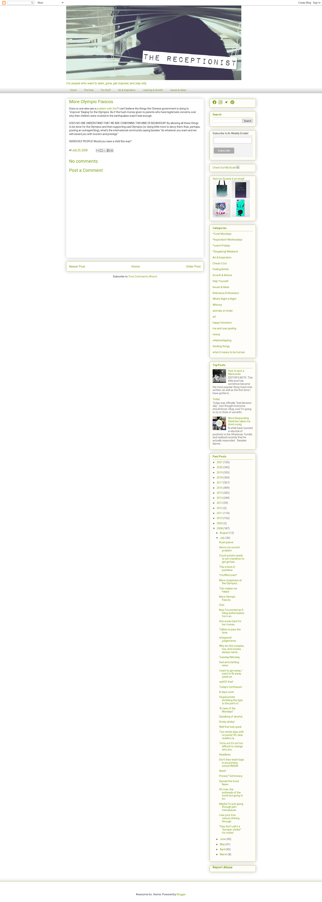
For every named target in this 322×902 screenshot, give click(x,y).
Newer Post (77, 266)
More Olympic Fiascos (227, 598)
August (224, 532)
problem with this (107, 108)
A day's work (226, 692)
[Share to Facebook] (108, 150)
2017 (220, 482)
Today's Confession (230, 686)
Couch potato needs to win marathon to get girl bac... (231, 558)
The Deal (88, 90)
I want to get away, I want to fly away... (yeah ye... (231, 673)
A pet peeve (226, 542)
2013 (220, 502)
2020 (220, 467)
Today (216, 399)
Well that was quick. (230, 726)
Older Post (193, 266)
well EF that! (226, 681)
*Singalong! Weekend (225, 251)
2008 (220, 528)
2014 (220, 497)
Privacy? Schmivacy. (231, 775)
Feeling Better (221, 269)
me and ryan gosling (224, 328)
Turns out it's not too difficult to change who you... (231, 746)
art (214, 316)
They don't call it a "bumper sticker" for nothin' (230, 829)
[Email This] (98, 150)
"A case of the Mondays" (227, 710)
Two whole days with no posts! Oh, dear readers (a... (231, 735)
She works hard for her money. (230, 623)
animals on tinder (223, 310)
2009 (220, 523)
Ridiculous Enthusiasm (226, 293)
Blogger (181, 894)
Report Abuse (223, 867)
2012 (220, 508)
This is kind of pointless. (227, 568)
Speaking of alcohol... (231, 716)
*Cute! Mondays (222, 233)
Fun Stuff (106, 90)
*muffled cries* (228, 575)
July (222, 537)
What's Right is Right (224, 298)
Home (73, 90)
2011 (220, 513)
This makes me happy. (228, 590)
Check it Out (220, 263)
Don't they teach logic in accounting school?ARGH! (231, 762)
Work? (222, 770)
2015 (220, 492)
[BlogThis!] (101, 150)
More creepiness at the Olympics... (230, 582)
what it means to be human (229, 352)
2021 (220, 462)
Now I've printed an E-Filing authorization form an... (231, 613)
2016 (220, 487)
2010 (220, 518)
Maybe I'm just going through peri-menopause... (231, 807)
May (222, 844)
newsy (216, 334)
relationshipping (222, 340)
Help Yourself (220, 281)
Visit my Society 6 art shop (228, 178)
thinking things (221, 346)
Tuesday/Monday (229, 657)
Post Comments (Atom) (143, 276)
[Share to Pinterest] (112, 150)
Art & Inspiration (126, 90)
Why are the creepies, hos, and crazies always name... (231, 649)
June (223, 839)
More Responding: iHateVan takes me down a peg (239, 421)
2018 (220, 477)
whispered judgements (227, 639)
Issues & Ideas (178, 90)
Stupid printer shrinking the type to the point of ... (231, 700)
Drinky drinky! (227, 721)
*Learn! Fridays (221, 245)
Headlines (225, 754)
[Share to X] (105, 150)
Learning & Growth (153, 90)
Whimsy (217, 304)
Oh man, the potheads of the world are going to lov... (231, 794)
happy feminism (222, 322)
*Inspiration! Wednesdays (227, 239)
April (223, 849)
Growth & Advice (222, 275)
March (224, 854)
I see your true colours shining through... (229, 818)
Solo (221, 604)
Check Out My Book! (224, 167)
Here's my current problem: (229, 549)
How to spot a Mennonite (236, 372)
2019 (220, 472)
